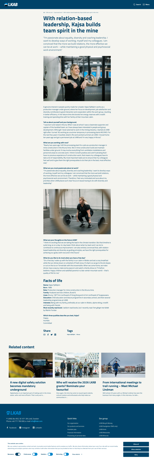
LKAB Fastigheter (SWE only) (108, 426)
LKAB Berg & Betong (105, 423)
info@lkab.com (36, 421)
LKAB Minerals (104, 436)
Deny (136, 455)
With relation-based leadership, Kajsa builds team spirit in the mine (80, 12)
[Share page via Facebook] (48, 335)
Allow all (136, 444)
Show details (76, 454)
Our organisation (72, 423)
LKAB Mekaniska (104, 433)
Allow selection (136, 449)
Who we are (49, 12)
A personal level (58, 12)
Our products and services (75, 426)
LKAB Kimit (102, 429)
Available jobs (71, 429)
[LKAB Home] (11, 4)
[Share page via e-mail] (44, 335)
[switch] (34, 454)
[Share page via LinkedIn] (55, 335)
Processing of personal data (76, 436)
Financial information (74, 433)
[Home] (44, 12)
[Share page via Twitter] (52, 335)
